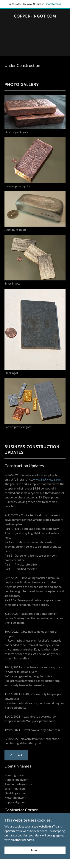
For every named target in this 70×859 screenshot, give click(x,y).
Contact (16, 755)
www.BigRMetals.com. (47, 479)
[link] (35, 16)
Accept (35, 850)
